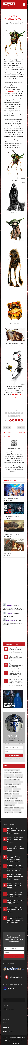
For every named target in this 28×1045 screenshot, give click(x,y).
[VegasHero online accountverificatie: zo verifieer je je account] (6, 649)
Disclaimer (6, 1041)
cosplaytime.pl (18, 774)
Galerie (16, 23)
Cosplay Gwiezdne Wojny (16, 772)
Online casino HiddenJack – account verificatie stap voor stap (15, 909)
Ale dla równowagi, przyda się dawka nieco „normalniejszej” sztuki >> (12, 396)
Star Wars (20, 803)
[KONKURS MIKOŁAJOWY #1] (14, 508)
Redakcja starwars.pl (8, 1009)
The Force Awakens (18, 807)
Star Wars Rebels (9, 807)
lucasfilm (14, 786)
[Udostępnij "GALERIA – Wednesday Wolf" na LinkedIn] (21, 412)
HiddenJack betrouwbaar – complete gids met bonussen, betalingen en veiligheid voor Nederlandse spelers (15, 919)
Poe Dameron (8, 796)
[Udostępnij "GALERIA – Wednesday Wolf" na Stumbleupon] (12, 415)
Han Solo (16, 781)
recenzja (7, 798)
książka (6, 784)
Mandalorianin (16, 789)
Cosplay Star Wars (9, 774)
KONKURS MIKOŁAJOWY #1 (11, 516)
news (10, 791)
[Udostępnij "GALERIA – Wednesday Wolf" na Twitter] (9, 412)
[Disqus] (14, 581)
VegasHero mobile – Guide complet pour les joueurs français (14, 885)
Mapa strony (6, 1027)
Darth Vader (8, 777)
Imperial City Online (8, 1031)
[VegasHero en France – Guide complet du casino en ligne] (5, 894)
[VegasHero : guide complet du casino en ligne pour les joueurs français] (6, 665)
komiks (21, 781)
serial (12, 800)
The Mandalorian (16, 810)
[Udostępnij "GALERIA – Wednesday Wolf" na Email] (15, 415)
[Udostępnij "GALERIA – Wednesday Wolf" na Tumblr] (15, 412)
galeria (14, 779)
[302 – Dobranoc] (14, 544)
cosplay (7, 772)
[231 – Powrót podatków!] (14, 490)
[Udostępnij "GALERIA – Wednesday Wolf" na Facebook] (6, 412)
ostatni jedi (16, 793)
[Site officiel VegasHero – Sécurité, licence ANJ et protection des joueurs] (6, 673)
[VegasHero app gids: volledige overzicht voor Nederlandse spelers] (6, 657)
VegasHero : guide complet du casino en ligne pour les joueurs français (16, 665)
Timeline (5, 1023)
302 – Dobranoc (8, 553)
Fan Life (12, 23)
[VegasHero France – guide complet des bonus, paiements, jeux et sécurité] (5, 876)
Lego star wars (16, 784)
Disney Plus (19, 777)
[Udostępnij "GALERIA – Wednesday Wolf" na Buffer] (9, 415)
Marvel (6, 791)
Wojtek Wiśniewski (13, 22)
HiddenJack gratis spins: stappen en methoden (16, 901)
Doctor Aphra (8, 779)
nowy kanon (16, 791)
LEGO (10, 784)
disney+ (13, 777)
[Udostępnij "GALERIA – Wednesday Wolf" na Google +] (12, 412)
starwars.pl (20, 1037)
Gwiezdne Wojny (8, 781)
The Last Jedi (8, 810)
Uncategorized (18, 652)
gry (18, 779)
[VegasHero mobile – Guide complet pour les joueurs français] (5, 885)
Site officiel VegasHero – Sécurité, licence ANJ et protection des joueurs (15, 673)
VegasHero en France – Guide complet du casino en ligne (15, 893)
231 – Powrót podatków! (11, 498)
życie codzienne (17, 812)
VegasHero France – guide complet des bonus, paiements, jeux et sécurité (15, 876)
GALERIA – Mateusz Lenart (11, 534)
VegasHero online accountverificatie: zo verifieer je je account (15, 649)
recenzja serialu (14, 798)
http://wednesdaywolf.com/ (11, 91)
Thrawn (6, 812)
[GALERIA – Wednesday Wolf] (14, 43)
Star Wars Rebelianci (9, 805)
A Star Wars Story (9, 770)
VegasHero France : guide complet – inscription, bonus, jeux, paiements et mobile (16, 682)
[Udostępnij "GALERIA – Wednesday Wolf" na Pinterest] (18, 412)
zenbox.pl (22, 1041)
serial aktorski (18, 800)
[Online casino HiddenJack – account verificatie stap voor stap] (5, 909)
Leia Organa (7, 786)
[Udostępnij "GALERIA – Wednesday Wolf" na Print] (18, 415)
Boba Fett (17, 770)
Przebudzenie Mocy (16, 796)
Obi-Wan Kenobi (8, 793)
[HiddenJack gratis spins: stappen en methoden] (5, 901)
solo (15, 803)
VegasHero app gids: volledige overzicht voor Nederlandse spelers (15, 657)
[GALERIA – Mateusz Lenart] (14, 526)
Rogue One (7, 800)
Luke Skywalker (8, 789)
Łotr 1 (11, 812)
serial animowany (9, 803)
